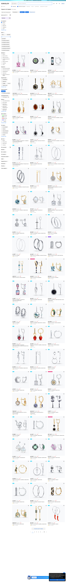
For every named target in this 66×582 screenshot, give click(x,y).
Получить (34, 577)
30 (44, 531)
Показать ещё (3, 86)
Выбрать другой (13, 5)
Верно (5, 5)
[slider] (1, 36)
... (42, 531)
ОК (57, 579)
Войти (63, 3)
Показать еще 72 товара (38, 528)
